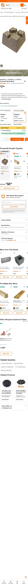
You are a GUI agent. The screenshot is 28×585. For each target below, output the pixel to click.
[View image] (1, 66)
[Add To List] (26, 139)
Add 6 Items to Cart (9, 188)
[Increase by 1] (7, 139)
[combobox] (12, 5)
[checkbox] (14, 153)
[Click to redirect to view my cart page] (25, 5)
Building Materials (9, 12)
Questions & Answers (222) (17, 83)
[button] (14, 220)
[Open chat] (27, 20)
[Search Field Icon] (22, 5)
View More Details (6, 99)
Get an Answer (14, 206)
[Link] (18, 166)
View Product (5, 399)
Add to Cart (18, 139)
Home (1, 12)
